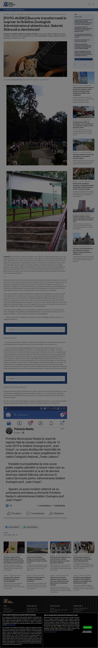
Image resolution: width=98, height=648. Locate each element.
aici (38, 636)
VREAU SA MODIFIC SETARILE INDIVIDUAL (87, 632)
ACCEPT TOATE (87, 627)
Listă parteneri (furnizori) (50, 631)
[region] (49, 630)
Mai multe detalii (11, 624)
